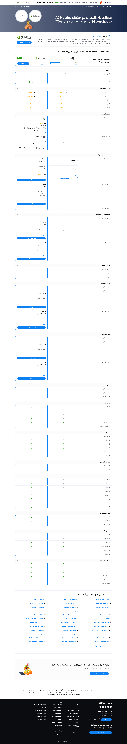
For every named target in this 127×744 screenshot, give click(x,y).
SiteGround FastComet (36, 637)
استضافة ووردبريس (57, 710)
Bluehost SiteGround (102, 607)
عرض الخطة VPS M (31, 258)
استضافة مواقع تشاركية (56, 713)
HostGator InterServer (101, 626)
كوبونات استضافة (61, 2)
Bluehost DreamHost (69, 614)
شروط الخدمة (75, 732)
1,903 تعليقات (43, 64)
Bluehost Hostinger (70, 607)
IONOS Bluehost (37, 611)
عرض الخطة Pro (31, 378)
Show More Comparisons (103, 646)
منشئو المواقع (59, 734)
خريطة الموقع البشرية (73, 710)
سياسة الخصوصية (74, 729)
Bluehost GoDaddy (70, 603)
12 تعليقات (76, 64)
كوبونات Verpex (42, 719)
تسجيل (106, 719)
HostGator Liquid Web (36, 626)
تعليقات (85, 2)
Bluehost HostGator (69, 618)
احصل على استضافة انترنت (72, 719)
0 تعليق (76, 175)
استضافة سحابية (58, 725)
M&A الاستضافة (101, 732)
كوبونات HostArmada (40, 710)
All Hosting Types (57, 704)
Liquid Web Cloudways (69, 626)
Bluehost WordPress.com (101, 637)
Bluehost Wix (38, 614)
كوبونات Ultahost (41, 716)
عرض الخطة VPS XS (31, 238)
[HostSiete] (72, 58)
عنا (78, 704)
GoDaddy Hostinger (36, 630)
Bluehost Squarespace (102, 614)
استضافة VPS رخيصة (57, 722)
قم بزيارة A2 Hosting (24, 42)
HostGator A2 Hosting (37, 599)
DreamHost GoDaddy (69, 637)
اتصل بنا (77, 707)
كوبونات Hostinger (41, 713)
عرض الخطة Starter (31, 179)
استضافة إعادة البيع (57, 731)
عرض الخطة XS (31, 307)
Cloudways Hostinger (102, 634)
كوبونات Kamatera (41, 707)
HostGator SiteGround (101, 622)
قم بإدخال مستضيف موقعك (72, 716)
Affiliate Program (74, 713)
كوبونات (31, 82)
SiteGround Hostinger (36, 641)
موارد (72, 2)
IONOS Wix (105, 618)
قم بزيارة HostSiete (55, 63)
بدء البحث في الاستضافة (98, 673)
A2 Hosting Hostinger (70, 599)
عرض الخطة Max (31, 203)
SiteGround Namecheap (101, 641)
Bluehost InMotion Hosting (68, 611)
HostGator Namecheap (68, 641)
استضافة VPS (59, 719)
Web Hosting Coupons (40, 704)
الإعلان (77, 722)
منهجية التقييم (27, 6)
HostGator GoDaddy (37, 607)
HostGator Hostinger (69, 630)
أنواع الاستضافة (93, 2)
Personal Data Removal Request (73, 725)
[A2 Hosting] (24, 37)
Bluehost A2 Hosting (102, 599)
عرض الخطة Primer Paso (63, 178)
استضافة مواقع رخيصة (56, 716)
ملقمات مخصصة (58, 728)
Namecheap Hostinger (36, 634)
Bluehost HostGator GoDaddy (33, 618)
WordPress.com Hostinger (100, 630)
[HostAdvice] (106, 2)
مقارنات (78, 2)
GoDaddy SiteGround (37, 603)
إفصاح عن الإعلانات (19, 6)
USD (24, 2)
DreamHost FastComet (68, 622)
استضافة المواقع (58, 707)
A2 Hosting (97, 36)
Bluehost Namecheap (102, 603)
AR (17, 2)
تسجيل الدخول (94, 719)
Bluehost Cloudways (36, 622)
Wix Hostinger (71, 634)
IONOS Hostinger (103, 611)
